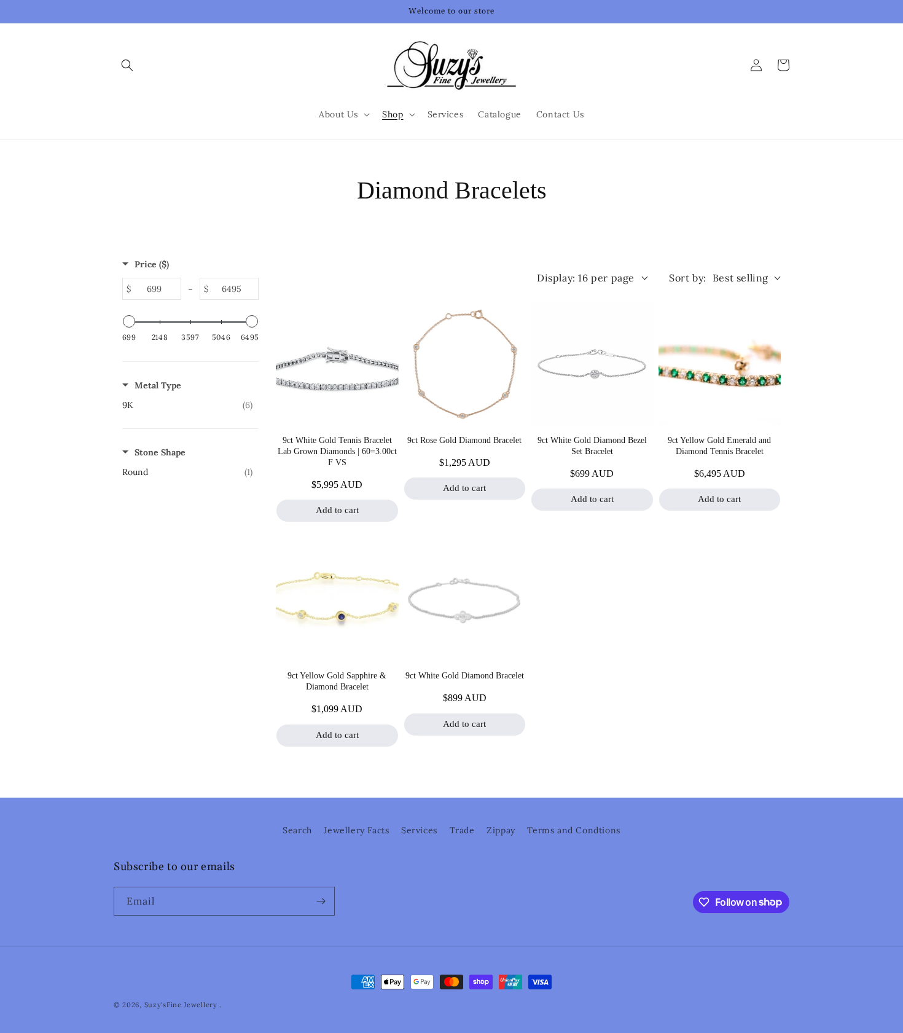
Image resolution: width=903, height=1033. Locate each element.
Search (297, 830)
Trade (462, 830)
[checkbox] (187, 405)
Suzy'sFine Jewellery (180, 1004)
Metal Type (158, 385)
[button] (127, 65)
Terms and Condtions (573, 830)
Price (152, 264)
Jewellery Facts (356, 830)
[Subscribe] (320, 901)
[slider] (129, 321)
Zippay (501, 830)
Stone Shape (160, 452)
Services (419, 830)
